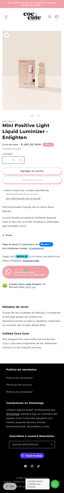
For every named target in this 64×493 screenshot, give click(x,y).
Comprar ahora (32, 179)
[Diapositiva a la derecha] (38, 115)
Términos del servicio (19, 384)
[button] (6, 17)
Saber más (30, 287)
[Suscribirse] (51, 444)
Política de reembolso (19, 377)
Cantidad (7, 154)
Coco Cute (29, 478)
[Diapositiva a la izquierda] (25, 115)
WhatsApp (13, 413)
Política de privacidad (19, 391)
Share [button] (8, 235)
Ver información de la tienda (23, 198)
